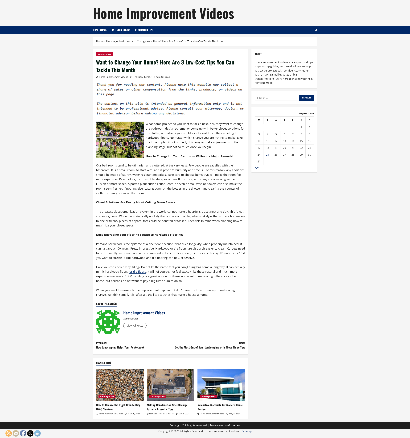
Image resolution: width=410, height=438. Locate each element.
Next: (210, 345)
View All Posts (135, 325)
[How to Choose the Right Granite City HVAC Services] (120, 385)
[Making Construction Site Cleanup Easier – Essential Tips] (170, 385)
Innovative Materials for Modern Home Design (220, 407)
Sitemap (247, 431)
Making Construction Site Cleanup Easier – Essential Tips (167, 407)
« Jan (257, 167)
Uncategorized (104, 54)
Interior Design (121, 30)
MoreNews (216, 425)
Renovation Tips (144, 30)
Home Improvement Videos (163, 12)
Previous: (120, 345)
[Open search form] (316, 30)
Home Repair (100, 30)
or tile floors (137, 271)
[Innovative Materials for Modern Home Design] (221, 385)
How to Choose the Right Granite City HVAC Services (118, 407)
